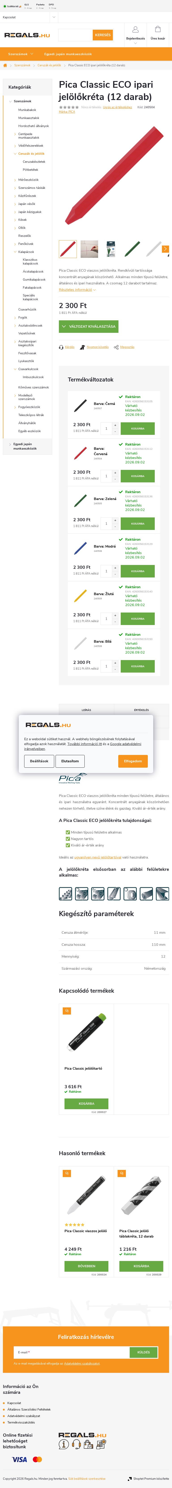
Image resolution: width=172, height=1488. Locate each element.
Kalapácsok (26, 252)
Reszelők (24, 236)
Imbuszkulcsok (33, 377)
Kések (22, 220)
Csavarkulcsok (28, 369)
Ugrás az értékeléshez (117, 107)
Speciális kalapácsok (30, 297)
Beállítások (39, 761)
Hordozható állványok (33, 126)
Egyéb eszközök (29, 431)
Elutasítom (70, 761)
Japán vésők (26, 204)
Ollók (22, 228)
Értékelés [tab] (141, 710)
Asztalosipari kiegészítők (27, 343)
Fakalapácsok (32, 288)
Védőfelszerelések (30, 146)
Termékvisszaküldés (21, 1422)
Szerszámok (22, 101)
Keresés (103, 35)
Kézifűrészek (27, 196)
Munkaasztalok (28, 118)
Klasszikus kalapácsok (30, 262)
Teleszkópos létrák (31, 415)
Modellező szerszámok (26, 397)
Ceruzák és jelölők (31, 154)
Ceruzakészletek (34, 162)
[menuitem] (21, 54)
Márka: (67, 112)
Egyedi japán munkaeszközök (25, 446)
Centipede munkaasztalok (28, 136)
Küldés (144, 1352)
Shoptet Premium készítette (151, 1479)
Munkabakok (27, 110)
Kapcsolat (9, 17)
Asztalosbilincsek (30, 325)
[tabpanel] (86, 1059)
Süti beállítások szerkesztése (86, 1479)
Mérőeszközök (28, 180)
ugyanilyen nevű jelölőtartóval (97, 857)
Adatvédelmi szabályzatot (82, 1363)
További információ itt (84, 744)
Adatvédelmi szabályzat (23, 1416)
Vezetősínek (26, 333)
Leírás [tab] (86, 710)
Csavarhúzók (27, 309)
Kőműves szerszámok (33, 387)
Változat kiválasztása (92, 326)
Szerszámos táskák (31, 188)
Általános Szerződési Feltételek (29, 1409)
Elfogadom (133, 761)
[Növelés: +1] (115, 426)
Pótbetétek (30, 170)
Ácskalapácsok (33, 271)
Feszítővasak (27, 353)
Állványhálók (27, 423)
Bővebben (86, 1266)
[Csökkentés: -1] (115, 432)
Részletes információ (75, 289)
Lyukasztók (26, 361)
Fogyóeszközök (29, 407)
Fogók (22, 317)
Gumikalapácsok (34, 279)
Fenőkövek (25, 244)
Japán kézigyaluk (29, 212)
